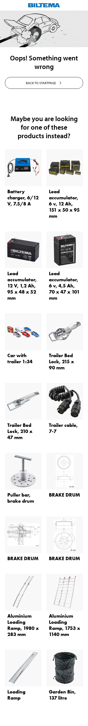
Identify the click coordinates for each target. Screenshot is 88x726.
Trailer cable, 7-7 (63, 428)
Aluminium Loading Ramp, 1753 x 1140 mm (64, 625)
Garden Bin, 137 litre (62, 695)
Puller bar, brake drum (20, 498)
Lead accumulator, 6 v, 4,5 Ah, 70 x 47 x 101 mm (64, 285)
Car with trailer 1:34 (20, 358)
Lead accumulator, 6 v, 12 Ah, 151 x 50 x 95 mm (64, 203)
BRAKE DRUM (64, 495)
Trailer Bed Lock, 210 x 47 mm (20, 431)
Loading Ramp (16, 695)
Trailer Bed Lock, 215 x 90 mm (61, 361)
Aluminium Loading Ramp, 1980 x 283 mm (23, 625)
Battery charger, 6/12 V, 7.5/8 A (23, 197)
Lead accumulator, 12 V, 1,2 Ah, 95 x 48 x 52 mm (22, 285)
